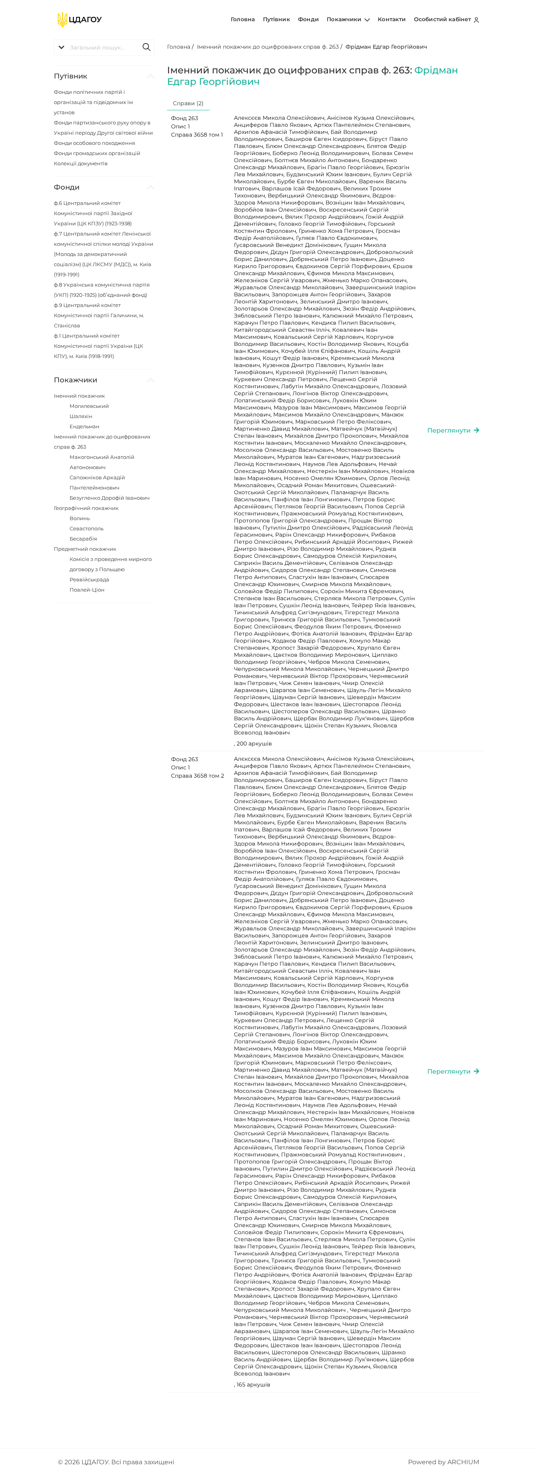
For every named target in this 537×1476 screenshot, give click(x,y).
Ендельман (84, 426)
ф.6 (93, 213)
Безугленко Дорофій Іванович (110, 498)
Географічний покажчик (86, 508)
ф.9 (99, 315)
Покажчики (345, 19)
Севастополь (86, 528)
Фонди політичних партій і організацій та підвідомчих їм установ (93, 102)
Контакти (392, 19)
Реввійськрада (89, 579)
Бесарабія (83, 538)
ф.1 (98, 345)
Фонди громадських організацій (97, 153)
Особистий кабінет (443, 19)
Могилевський (89, 406)
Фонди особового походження (94, 143)
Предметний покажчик (85, 549)
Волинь (80, 518)
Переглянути (450, 430)
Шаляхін (81, 416)
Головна (243, 19)
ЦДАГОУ (95, 1462)
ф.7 (103, 254)
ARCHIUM (463, 1462)
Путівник (276, 19)
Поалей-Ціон (87, 589)
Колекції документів (81, 163)
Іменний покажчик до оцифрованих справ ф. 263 (268, 46)
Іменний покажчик (79, 396)
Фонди (308, 19)
